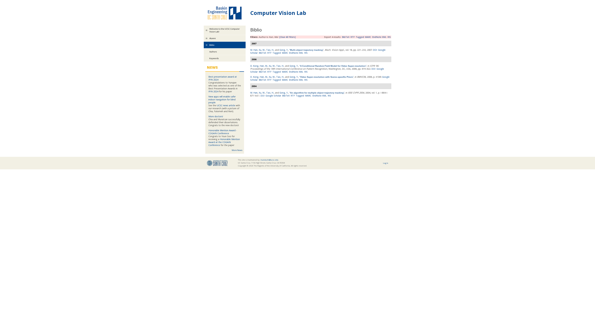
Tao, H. (270, 49)
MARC (368, 37)
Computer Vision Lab (278, 12)
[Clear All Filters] (287, 37)
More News (237, 150)
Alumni (212, 38)
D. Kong (254, 65)
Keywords (214, 58)
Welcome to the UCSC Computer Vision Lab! (224, 30)
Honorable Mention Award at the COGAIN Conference (224, 142)
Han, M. (264, 65)
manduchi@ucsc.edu (269, 160)
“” (306, 49)
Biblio (211, 45)
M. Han (254, 49)
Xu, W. (262, 49)
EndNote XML (379, 37)
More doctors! (215, 116)
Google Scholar (273, 95)
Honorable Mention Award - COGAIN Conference (222, 132)
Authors (213, 51)
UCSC (217, 163)
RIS (389, 37)
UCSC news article (226, 105)
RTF (352, 37)
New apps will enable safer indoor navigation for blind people (222, 99)
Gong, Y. (284, 49)
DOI (375, 49)
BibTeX (345, 37)
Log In (385, 163)
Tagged (360, 37)
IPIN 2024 (213, 91)
